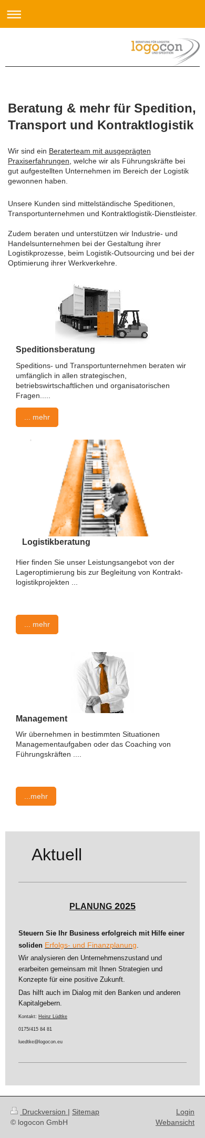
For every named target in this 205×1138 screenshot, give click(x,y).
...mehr (36, 796)
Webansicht (175, 1122)
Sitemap (85, 1111)
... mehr (37, 417)
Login (185, 1111)
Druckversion (44, 1111)
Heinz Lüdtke (52, 1016)
